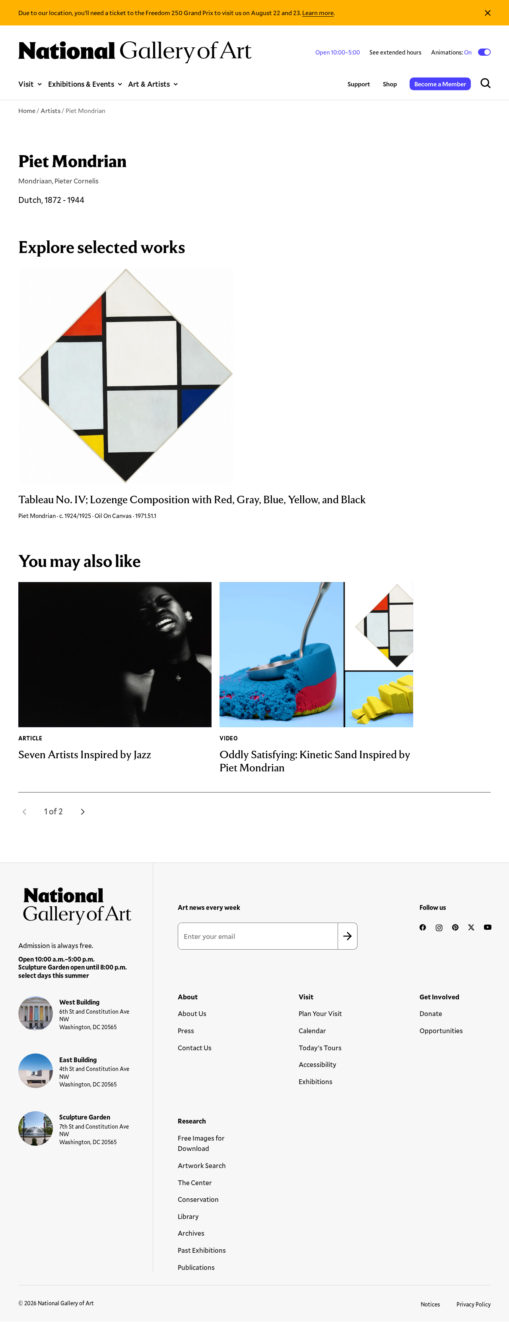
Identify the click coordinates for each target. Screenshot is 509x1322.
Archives (191, 1233)
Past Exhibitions (202, 1250)
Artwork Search (202, 1165)
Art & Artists (149, 84)
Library (188, 1216)
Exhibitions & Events (81, 84)
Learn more (318, 12)
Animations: (452, 52)
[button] (24, 811)
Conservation (198, 1199)
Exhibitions (315, 1081)
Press (186, 1030)
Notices (430, 1304)
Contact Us (195, 1047)
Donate (431, 1013)
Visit (26, 84)
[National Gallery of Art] (75, 903)
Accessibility (317, 1064)
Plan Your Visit (320, 1013)
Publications (196, 1267)
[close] (488, 12)
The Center (195, 1182)
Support (359, 84)
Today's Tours (320, 1047)
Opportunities (441, 1030)
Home (26, 110)
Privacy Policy (474, 1304)
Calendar (312, 1030)
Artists (50, 110)
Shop (390, 84)
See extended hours (395, 52)
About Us (192, 1013)
